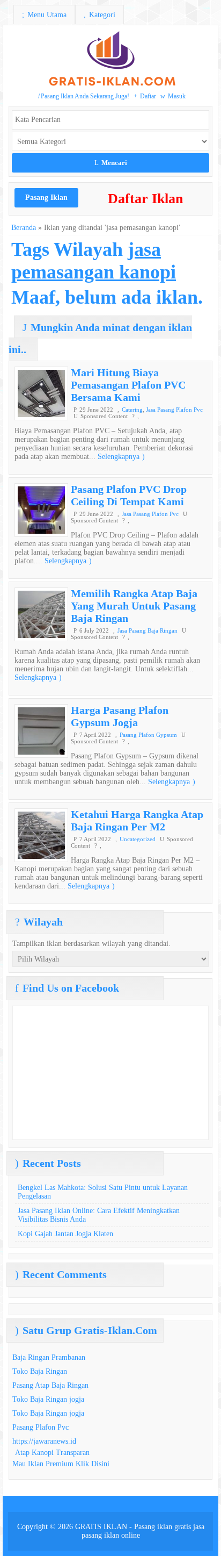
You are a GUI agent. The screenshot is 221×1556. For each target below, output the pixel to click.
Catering (132, 409)
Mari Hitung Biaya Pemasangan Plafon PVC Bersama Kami (128, 385)
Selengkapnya (121, 457)
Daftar (145, 96)
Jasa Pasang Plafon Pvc (174, 409)
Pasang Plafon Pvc (40, 1427)
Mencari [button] (110, 163)
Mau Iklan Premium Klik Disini (60, 1464)
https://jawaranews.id (44, 1441)
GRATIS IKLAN (101, 1527)
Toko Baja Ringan (39, 1371)
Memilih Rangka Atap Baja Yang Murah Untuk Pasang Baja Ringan (134, 605)
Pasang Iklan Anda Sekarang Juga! (83, 96)
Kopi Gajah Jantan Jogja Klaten (65, 1234)
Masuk (173, 96)
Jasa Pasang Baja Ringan (147, 630)
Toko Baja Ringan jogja (48, 1399)
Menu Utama (44, 15)
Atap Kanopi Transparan (52, 1453)
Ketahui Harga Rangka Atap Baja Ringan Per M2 (137, 820)
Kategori (99, 15)
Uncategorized (138, 839)
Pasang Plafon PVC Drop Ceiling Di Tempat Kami (129, 495)
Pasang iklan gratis (162, 1527)
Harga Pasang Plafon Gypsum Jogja (119, 716)
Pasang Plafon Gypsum (148, 735)
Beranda (23, 228)
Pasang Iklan (46, 197)
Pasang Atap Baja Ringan (50, 1385)
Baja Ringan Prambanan (48, 1357)
